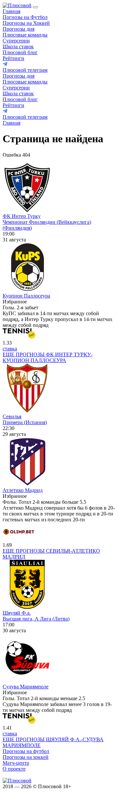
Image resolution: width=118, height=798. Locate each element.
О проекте (14, 769)
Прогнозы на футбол (26, 751)
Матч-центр (16, 763)
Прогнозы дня (18, 29)
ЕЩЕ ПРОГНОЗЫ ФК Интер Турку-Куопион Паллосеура (47, 357)
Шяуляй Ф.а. (17, 613)
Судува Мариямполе (26, 686)
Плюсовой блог (20, 52)
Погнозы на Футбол (25, 17)
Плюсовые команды (25, 35)
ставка (10, 348)
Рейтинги (13, 58)
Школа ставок (18, 46)
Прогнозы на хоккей (26, 757)
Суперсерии (16, 40)
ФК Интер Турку (22, 216)
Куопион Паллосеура (26, 296)
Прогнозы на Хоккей (26, 23)
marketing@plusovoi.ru (27, 774)
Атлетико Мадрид (23, 490)
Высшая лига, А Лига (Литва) (36, 619)
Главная (11, 11)
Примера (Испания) (25, 422)
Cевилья (12, 416)
